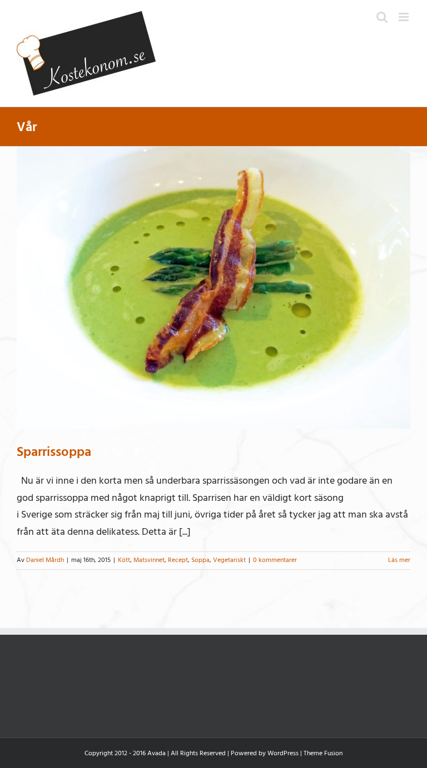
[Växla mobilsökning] (382, 17)
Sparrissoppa (54, 452)
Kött (124, 560)
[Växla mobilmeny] (404, 17)
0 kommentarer (275, 560)
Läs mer (399, 560)
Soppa (200, 560)
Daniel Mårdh (45, 560)
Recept (178, 560)
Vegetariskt (229, 560)
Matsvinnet (149, 560)
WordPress (283, 753)
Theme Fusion (323, 753)
